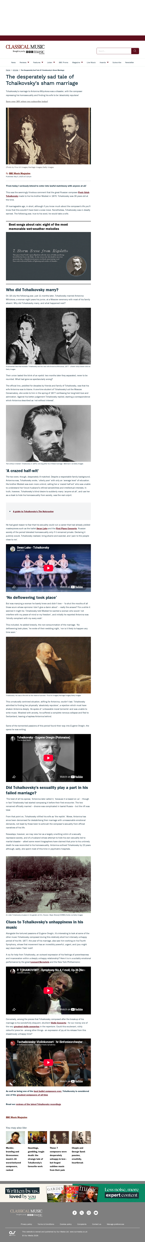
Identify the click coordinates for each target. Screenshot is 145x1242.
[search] (135, 51)
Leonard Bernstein (39, 962)
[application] (48, 252)
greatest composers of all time (32, 1094)
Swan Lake (42, 528)
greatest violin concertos (26, 1026)
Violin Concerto (58, 1022)
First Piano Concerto (66, 528)
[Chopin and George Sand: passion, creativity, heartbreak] (81, 1137)
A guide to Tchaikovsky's (33, 511)
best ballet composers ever (47, 1091)
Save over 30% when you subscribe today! (27, 101)
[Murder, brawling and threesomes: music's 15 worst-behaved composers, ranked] (15, 1137)
